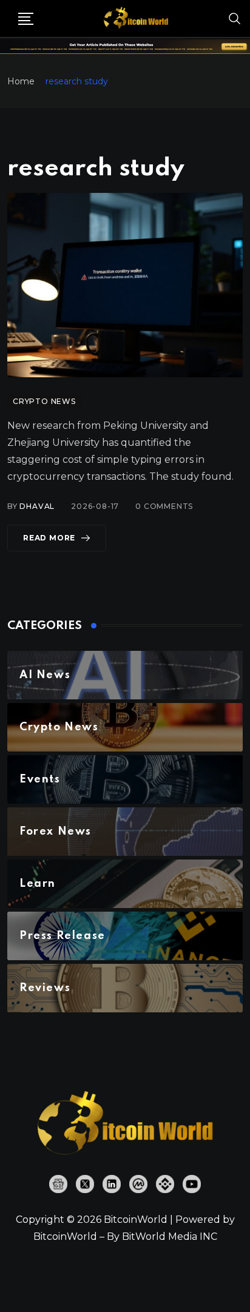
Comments (164, 506)
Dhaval (37, 506)
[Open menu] (25, 19)
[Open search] (235, 18)
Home (21, 81)
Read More (49, 537)
